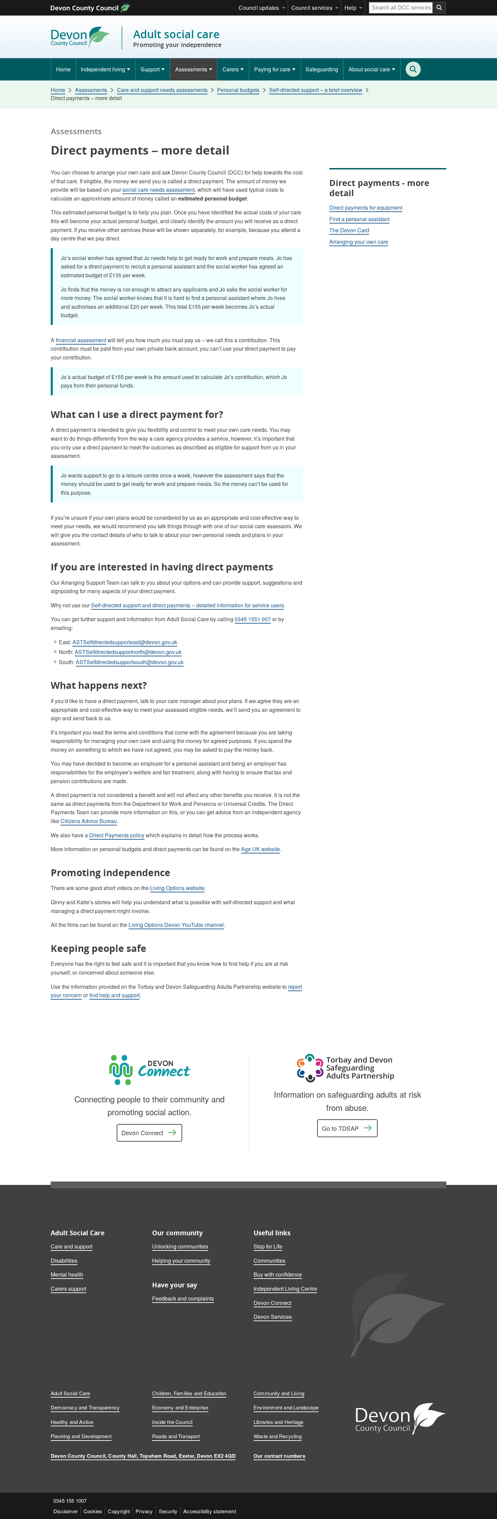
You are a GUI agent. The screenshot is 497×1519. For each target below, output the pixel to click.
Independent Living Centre (285, 1288)
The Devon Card (349, 230)
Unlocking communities (180, 1246)
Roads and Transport (176, 1436)
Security (168, 1511)
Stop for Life (268, 1246)
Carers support (68, 1288)
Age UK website (260, 849)
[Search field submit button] (439, 8)
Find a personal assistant (359, 219)
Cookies (93, 1511)
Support (150, 69)
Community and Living (279, 1393)
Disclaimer (65, 1511)
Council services (311, 7)
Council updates (259, 7)
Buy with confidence (278, 1274)
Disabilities (64, 1260)
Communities (269, 1260)
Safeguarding (322, 69)
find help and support (114, 995)
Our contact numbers (279, 1455)
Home (63, 69)
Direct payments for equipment (365, 207)
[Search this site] (413, 69)
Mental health (67, 1274)
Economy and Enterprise (180, 1407)
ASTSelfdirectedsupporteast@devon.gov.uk (124, 642)
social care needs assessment (158, 189)
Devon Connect (142, 1132)
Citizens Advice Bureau (89, 821)
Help (350, 7)
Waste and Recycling (278, 1436)
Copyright (119, 1511)
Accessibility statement (209, 1511)
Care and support (71, 1246)
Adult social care (177, 38)
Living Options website (177, 888)
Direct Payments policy (116, 835)
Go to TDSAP (340, 1128)
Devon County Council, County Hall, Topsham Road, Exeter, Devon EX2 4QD (143, 1455)
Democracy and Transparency (85, 1407)
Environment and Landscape (286, 1407)
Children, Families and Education (189, 1393)
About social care (369, 69)
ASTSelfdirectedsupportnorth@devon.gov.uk (128, 652)
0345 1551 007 (253, 619)
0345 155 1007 (70, 1500)
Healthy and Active (72, 1421)
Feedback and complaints (183, 1298)
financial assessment (81, 340)
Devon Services (273, 1317)
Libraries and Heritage (278, 1421)
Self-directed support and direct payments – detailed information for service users (187, 605)
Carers (230, 69)
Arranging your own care (358, 242)
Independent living (103, 69)
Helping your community (181, 1260)
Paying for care (272, 69)
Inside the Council (172, 1421)
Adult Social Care (70, 1393)
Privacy (144, 1511)
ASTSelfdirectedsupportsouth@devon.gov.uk (130, 662)
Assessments (191, 69)
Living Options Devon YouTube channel (176, 925)
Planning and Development (81, 1436)
